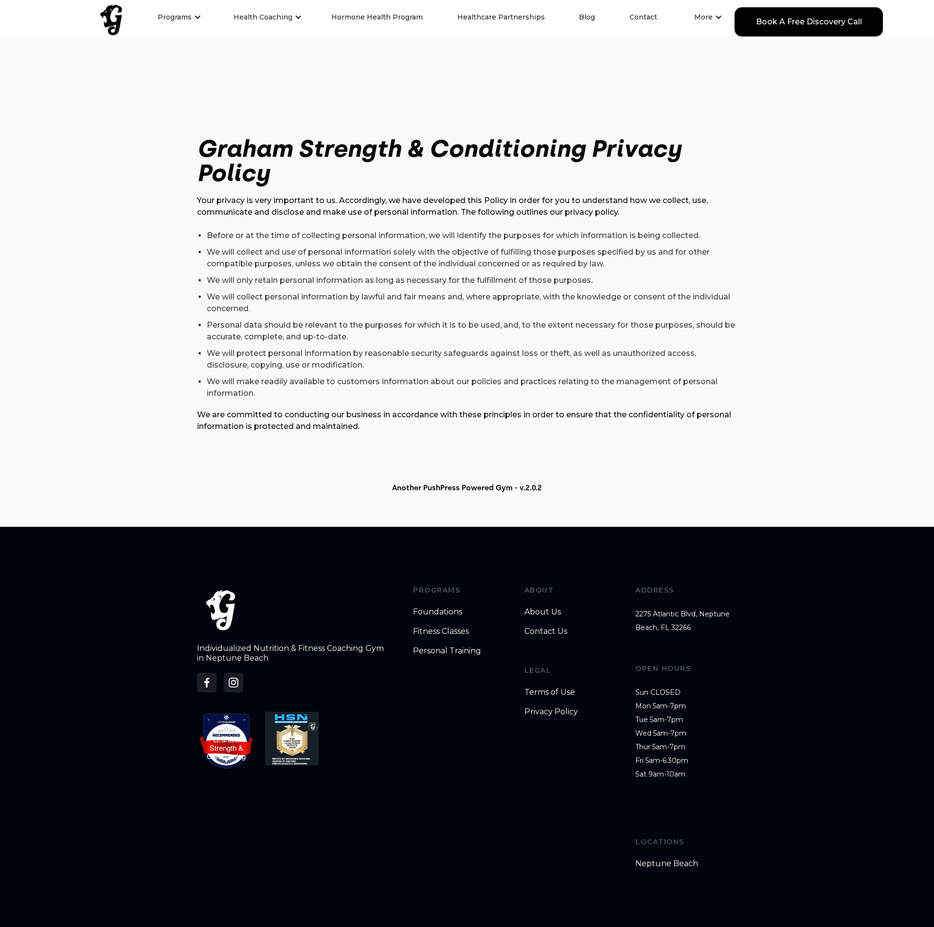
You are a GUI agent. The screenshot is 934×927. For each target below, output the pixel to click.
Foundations (437, 611)
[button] (175, 17)
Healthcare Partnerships (501, 17)
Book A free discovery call (809, 21)
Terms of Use (549, 692)
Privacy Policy (551, 711)
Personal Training (447, 650)
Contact (643, 17)
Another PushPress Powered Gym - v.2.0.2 (467, 487)
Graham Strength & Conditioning (226, 747)
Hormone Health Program (377, 17)
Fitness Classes (441, 631)
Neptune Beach (666, 863)
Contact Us (545, 631)
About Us (542, 611)
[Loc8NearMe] (226, 722)
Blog (587, 17)
